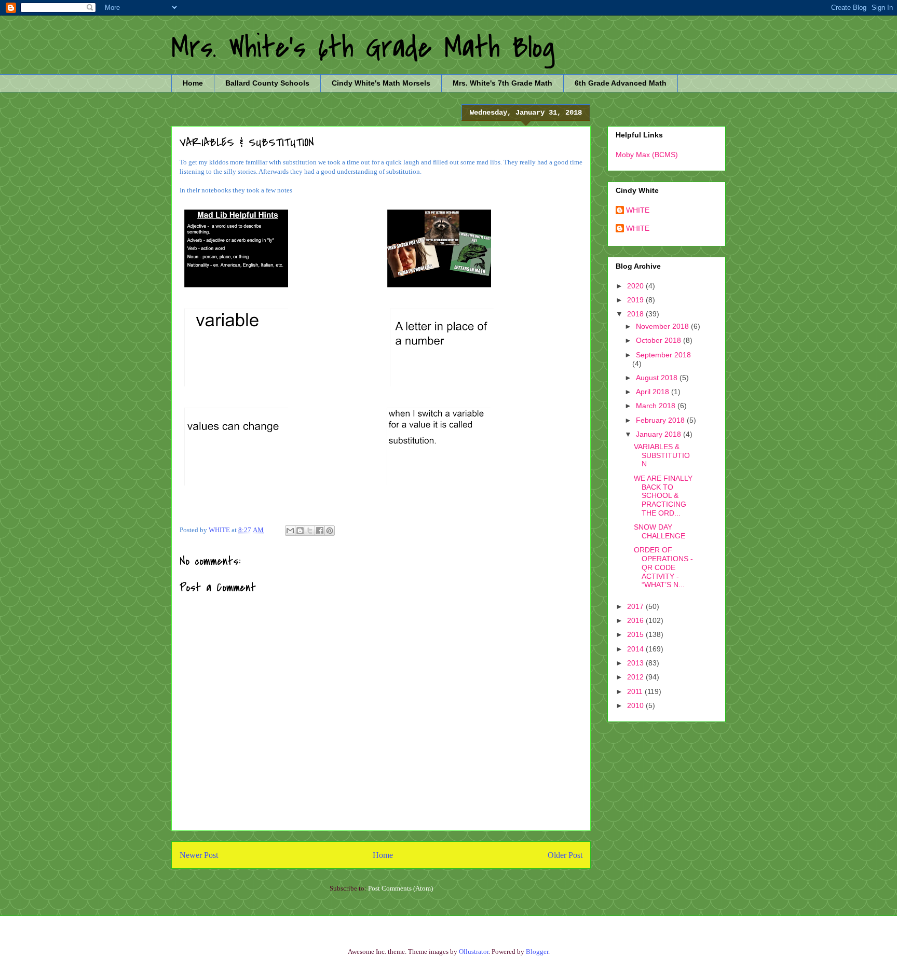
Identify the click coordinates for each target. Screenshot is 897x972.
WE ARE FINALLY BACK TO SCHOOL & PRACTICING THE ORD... (663, 495)
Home (193, 83)
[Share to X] (310, 530)
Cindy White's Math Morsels (381, 83)
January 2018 (659, 434)
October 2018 (659, 340)
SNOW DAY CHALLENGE (659, 531)
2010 (636, 705)
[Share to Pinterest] (329, 530)
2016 (636, 620)
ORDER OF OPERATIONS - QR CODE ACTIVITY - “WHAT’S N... (663, 567)
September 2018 (663, 355)
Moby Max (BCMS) (647, 154)
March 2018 (656, 405)
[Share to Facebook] (320, 530)
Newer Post (199, 855)
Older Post (565, 855)
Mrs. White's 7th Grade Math (502, 83)
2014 (636, 649)
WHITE (637, 210)
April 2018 (653, 391)
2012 (636, 677)
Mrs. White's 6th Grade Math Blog (363, 48)
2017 (636, 606)
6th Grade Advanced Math (621, 83)
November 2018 (663, 326)
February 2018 (661, 420)
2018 (636, 314)
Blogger (537, 951)
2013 (636, 663)
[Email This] (290, 530)
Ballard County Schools (267, 83)
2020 (636, 286)
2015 (636, 634)
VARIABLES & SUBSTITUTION (662, 455)
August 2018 (657, 377)
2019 (636, 300)
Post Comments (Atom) (400, 888)
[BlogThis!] (300, 530)
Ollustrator (473, 951)
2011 (636, 691)
